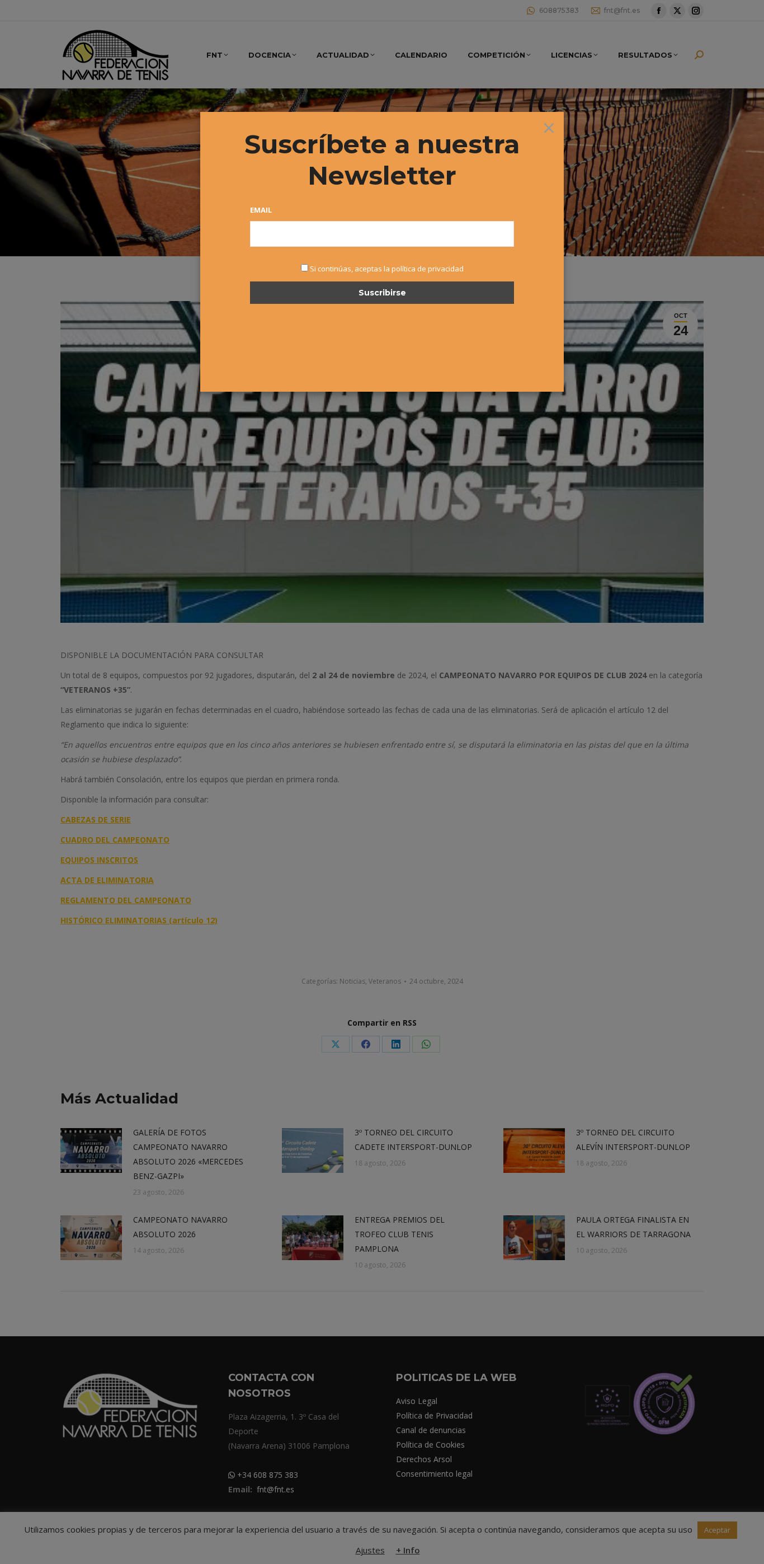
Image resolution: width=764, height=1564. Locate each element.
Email (261, 210)
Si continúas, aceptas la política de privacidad (387, 269)
